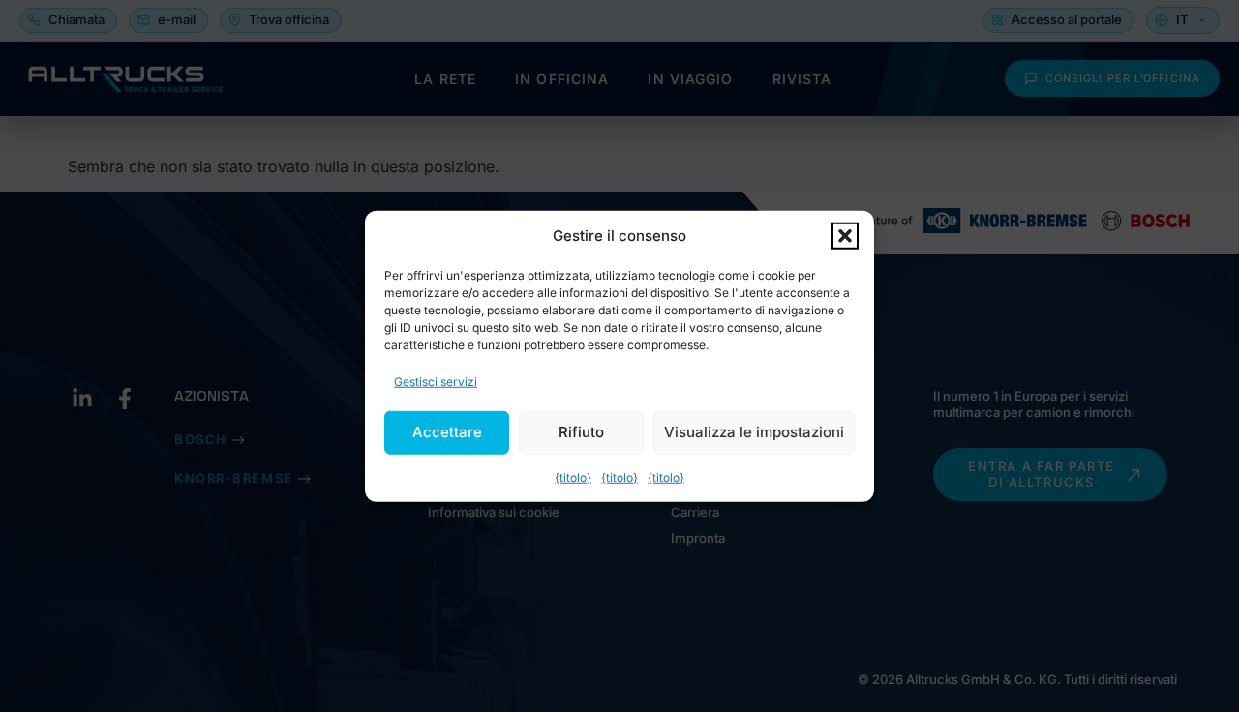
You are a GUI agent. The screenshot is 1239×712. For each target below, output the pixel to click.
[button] (845, 236)
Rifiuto (581, 432)
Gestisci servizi (435, 380)
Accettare (447, 432)
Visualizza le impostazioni (754, 432)
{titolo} (573, 476)
